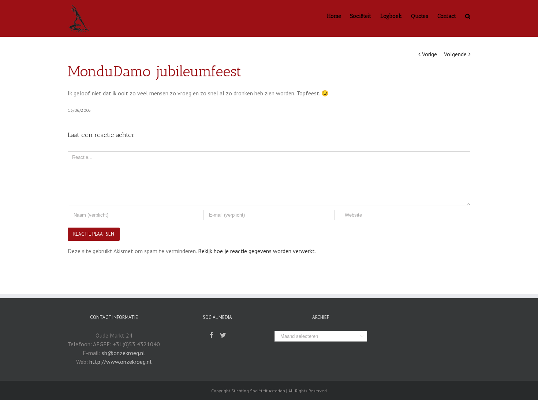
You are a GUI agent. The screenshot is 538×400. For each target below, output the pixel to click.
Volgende (455, 54)
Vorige (429, 54)
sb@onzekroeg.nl (123, 353)
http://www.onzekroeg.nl (120, 361)
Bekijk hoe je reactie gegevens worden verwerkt (256, 251)
